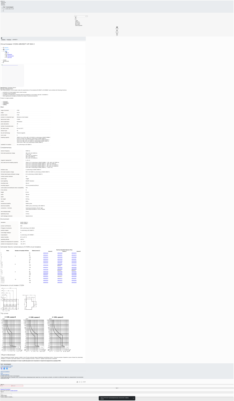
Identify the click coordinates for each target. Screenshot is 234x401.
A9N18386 (74, 269)
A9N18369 (59, 274)
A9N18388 (74, 273)
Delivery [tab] (4, 104)
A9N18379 (74, 255)
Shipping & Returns (4, 374)
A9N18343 (45, 259)
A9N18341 (45, 255)
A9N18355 (45, 282)
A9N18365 (59, 271)
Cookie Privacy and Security (7, 380)
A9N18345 (45, 262)
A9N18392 (74, 280)
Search (2, 395)
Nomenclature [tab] (5, 103)
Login (76, 20)
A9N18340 (45, 253)
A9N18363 (59, 267)
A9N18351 (45, 274)
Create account (13, 390)
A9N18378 (74, 253)
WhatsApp (9, 54)
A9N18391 (74, 278)
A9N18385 (74, 267)
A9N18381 (74, 259)
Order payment (78, 25)
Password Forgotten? (5, 389)
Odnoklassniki (10, 56)
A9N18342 (45, 257)
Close (5, 395)
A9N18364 (59, 269)
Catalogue (3, 2)
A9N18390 (74, 276)
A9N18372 (59, 278)
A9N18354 (45, 280)
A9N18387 (74, 271)
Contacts (3, 4)
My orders (77, 24)
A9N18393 (74, 282)
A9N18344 (45, 261)
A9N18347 (45, 267)
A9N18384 (74, 265)
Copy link (9, 57)
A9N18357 (59, 255)
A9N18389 (74, 274)
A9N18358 (59, 257)
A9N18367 (59, 273)
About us (2, 1)
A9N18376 (59, 282)
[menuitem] (2, 1)
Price (1, 373)
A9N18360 (59, 261)
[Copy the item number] (3, 62)
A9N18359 (59, 259)
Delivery (3, 3)
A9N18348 (45, 269)
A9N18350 (45, 273)
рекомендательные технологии (116, 397)
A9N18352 (45, 276)
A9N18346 (45, 265)
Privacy (11, 365)
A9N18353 (45, 278)
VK (8, 52)
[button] (5, 51)
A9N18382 (74, 261)
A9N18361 (59, 262)
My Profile (77, 23)
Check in (77, 21)
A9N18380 (74, 257)
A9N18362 (59, 264)
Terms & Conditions (5, 371)
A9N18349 (45, 271)
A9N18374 (59, 280)
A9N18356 (59, 253)
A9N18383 (74, 262)
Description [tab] (5, 101)
